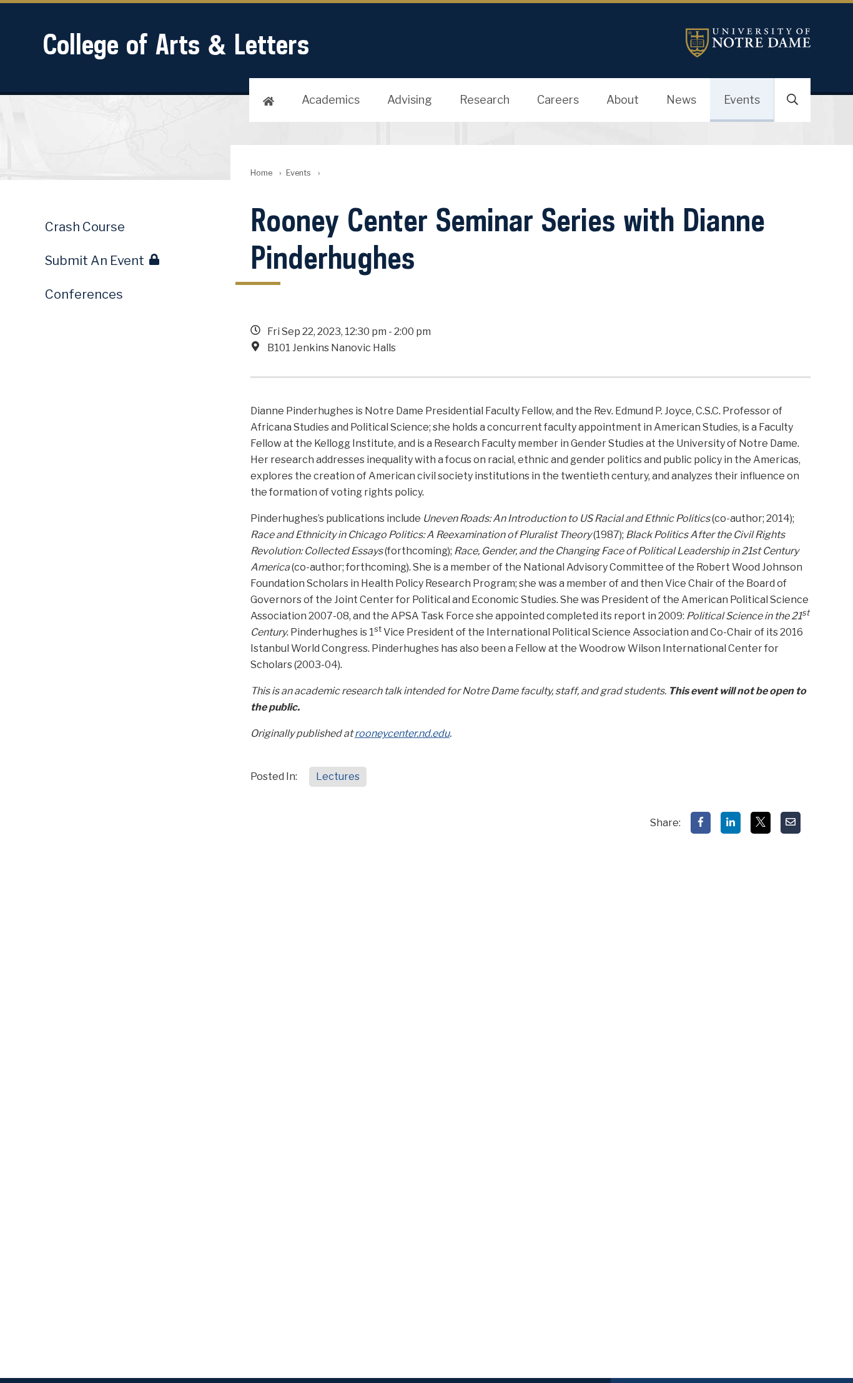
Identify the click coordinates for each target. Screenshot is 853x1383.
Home (261, 172)
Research (485, 99)
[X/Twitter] (761, 823)
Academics (331, 99)
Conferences (84, 294)
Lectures (338, 776)
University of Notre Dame (748, 42)
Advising (409, 99)
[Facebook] (701, 823)
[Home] (268, 100)
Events (742, 99)
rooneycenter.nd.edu (402, 733)
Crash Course (85, 226)
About (622, 99)
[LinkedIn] (731, 823)
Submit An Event (94, 260)
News (681, 99)
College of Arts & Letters (175, 44)
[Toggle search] (792, 100)
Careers (558, 99)
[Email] (791, 823)
